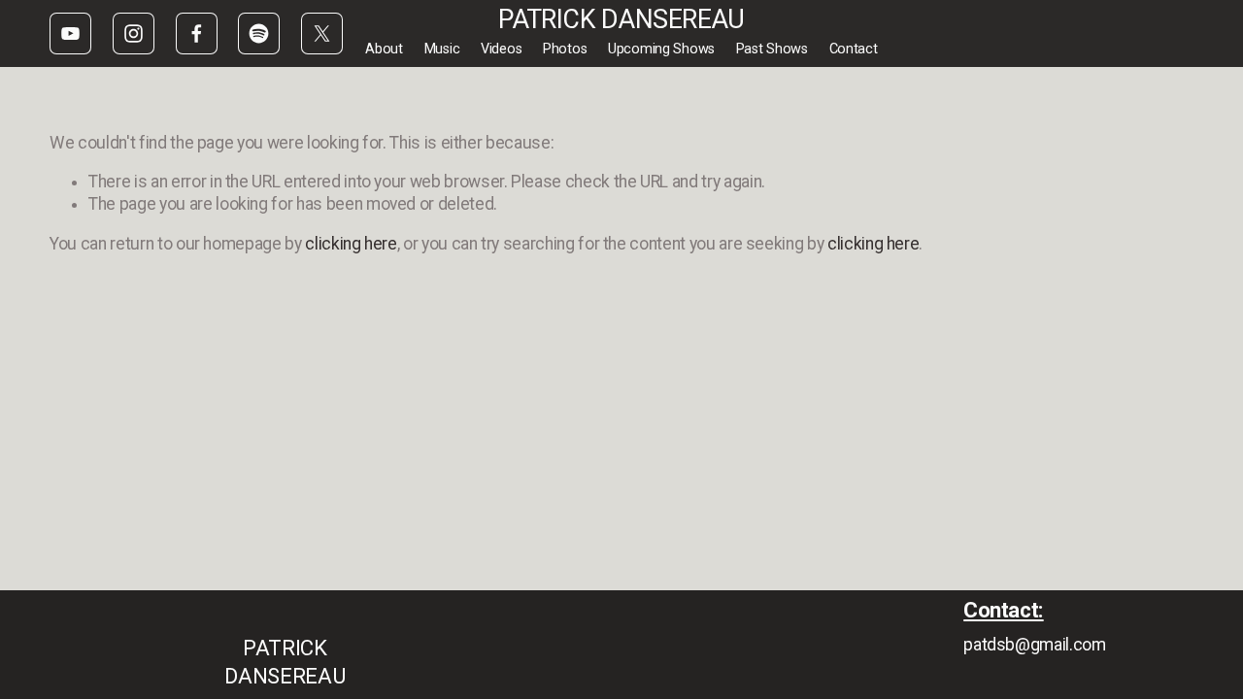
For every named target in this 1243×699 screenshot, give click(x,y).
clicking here (350, 243)
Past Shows (772, 49)
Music (442, 49)
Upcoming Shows (661, 49)
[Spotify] (259, 33)
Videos (501, 49)
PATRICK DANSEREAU (621, 19)
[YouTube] (70, 33)
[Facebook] (197, 33)
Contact (853, 49)
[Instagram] (133, 33)
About (384, 49)
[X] (322, 33)
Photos (565, 49)
